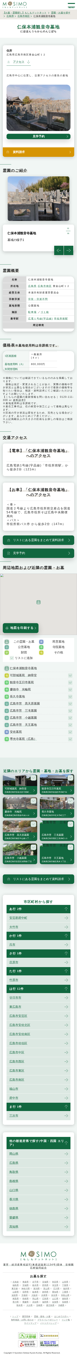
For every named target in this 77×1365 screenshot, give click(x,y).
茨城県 (25, 1285)
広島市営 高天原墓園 (25, 703)
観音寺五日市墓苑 (22, 682)
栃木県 (35, 1285)
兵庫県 (44, 1295)
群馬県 (45, 1285)
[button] (38, 602)
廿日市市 (15, 997)
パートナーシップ (48, 1323)
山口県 (13, 1190)
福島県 (16, 1285)
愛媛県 (13, 1217)
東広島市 (15, 1006)
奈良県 (54, 1295)
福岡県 (45, 1302)
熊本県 (19, 1305)
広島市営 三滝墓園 (23, 710)
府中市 (13, 1098)
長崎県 (65, 1302)
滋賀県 (15, 1295)
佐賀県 (55, 1302)
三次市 (13, 1115)
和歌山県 (65, 1295)
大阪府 (34, 1295)
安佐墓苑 (16, 731)
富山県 (46, 1288)
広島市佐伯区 (18, 1043)
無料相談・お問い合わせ (22, 1320)
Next (68, 250)
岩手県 (35, 1282)
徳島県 (13, 1208)
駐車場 (32, 312)
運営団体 (26, 1316)
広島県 (10, 16)
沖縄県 (61, 1305)
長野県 (25, 1292)
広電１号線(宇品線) (40, 318)
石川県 (56, 1288)
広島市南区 (24, 16)
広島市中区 (16, 1052)
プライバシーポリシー (47, 1320)
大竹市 (13, 927)
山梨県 (16, 1292)
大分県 (29, 1305)
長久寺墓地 (17, 696)
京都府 (24, 1295)
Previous (59, 250)
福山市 (13, 1088)
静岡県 (45, 1292)
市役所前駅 (61, 318)
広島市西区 (16, 1061)
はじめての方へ (61, 1316)
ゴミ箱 (45, 312)
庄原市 (13, 962)
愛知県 (55, 1292)
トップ (15, 1316)
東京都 (15, 1288)
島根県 (13, 1181)
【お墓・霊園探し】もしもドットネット (25, 12)
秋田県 (55, 1282)
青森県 (25, 1282)
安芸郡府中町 (18, 917)
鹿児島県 (50, 1305)
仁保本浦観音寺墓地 (23, 668)
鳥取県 (13, 1172)
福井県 (66, 1288)
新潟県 (36, 1288)
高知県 (13, 1226)
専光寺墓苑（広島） (23, 738)
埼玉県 (55, 1285)
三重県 (65, 1292)
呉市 (12, 944)
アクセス (18, 61)
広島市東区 (16, 1070)
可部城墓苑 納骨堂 (23, 675)
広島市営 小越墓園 (23, 717)
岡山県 (13, 1153)
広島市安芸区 (18, 1015)
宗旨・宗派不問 (38, 299)
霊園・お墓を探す (60, 12)
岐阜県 (35, 1292)
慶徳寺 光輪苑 (20, 689)
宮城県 (45, 1282)
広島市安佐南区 (19, 1034)
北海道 (16, 1282)
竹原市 (13, 980)
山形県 (65, 1282)
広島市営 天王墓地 (23, 724)
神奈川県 (25, 1288)
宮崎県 (39, 1305)
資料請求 (18, 400)
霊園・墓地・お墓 (42, 1316)
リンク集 (66, 1320)
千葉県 (65, 1285)
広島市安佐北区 (19, 1025)
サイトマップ (30, 1323)
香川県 (13, 1199)
